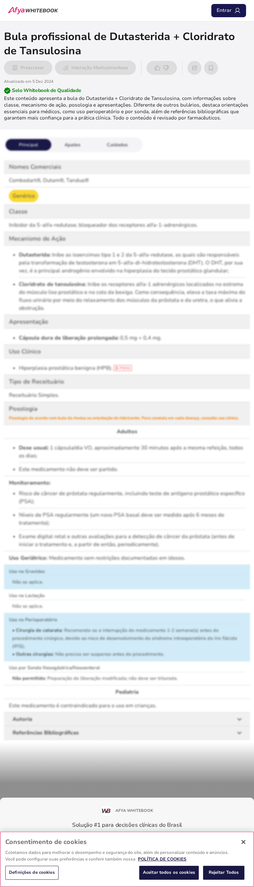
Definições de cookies (32, 872)
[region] (127, 859)
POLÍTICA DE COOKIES (162, 859)
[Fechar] (243, 842)
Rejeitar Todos (224, 872)
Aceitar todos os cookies (169, 872)
